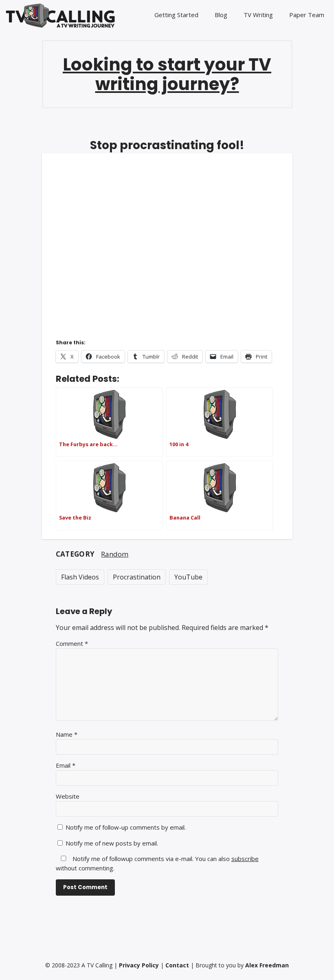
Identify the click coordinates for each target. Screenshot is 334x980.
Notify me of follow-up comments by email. (126, 827)
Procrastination (136, 577)
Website (67, 796)
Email (65, 765)
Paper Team (306, 15)
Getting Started (176, 15)
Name (66, 734)
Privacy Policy (139, 965)
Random (114, 554)
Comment (72, 643)
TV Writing (258, 15)
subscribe (245, 858)
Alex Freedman (267, 965)
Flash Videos (80, 577)
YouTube (188, 577)
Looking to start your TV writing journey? (167, 74)
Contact (177, 965)
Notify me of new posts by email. (112, 843)
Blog (221, 15)
